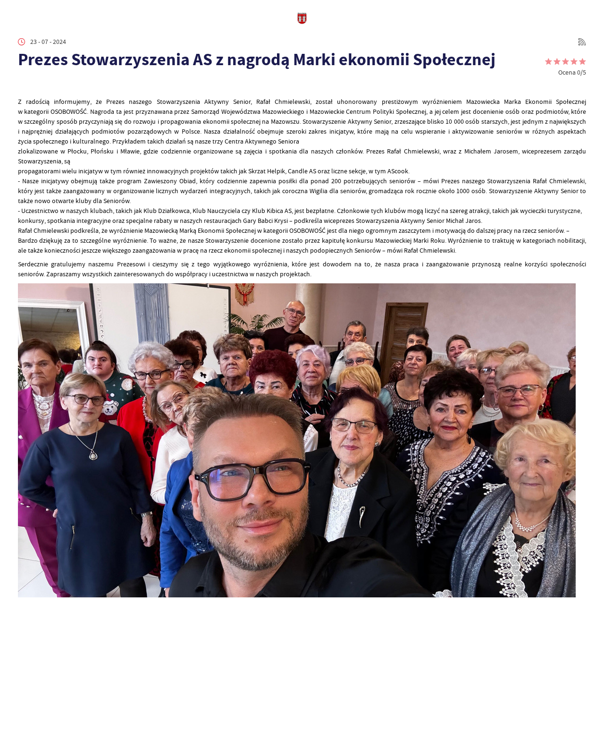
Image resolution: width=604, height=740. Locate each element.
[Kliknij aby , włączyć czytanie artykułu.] (24, 85)
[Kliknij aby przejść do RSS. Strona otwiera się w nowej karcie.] (582, 42)
